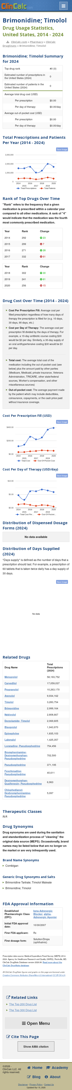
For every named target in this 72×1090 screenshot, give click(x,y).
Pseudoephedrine (15, 764)
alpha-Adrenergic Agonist (45, 915)
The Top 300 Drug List (23, 1010)
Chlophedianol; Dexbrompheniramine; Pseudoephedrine (18, 793)
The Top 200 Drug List (23, 1004)
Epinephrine (12, 733)
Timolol (9, 702)
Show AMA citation (36, 1047)
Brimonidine (12, 708)
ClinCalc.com (19, 42)
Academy (59, 1067)
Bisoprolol (11, 727)
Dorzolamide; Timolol (17, 721)
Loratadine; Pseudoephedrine (22, 746)
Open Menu (38, 1023)
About (54, 1076)
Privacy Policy (36, 1084)
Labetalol (10, 739)
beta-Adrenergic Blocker (43, 912)
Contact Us (49, 1084)
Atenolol (10, 695)
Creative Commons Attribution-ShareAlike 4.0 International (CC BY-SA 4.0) (34, 975)
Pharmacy (36, 42)
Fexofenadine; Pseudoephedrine (15, 772)
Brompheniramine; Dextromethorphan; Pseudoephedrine (16, 755)
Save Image (62, 149)
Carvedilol (11, 683)
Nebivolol (10, 714)
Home (36, 1067)
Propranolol (12, 689)
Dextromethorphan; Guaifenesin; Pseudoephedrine (23, 782)
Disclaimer (23, 1084)
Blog (36, 1076)
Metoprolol (11, 677)
